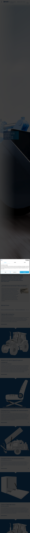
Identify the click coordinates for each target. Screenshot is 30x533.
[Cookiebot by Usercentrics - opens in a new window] (26, 260)
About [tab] (25, 262)
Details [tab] (15, 262)
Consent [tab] (5, 262)
